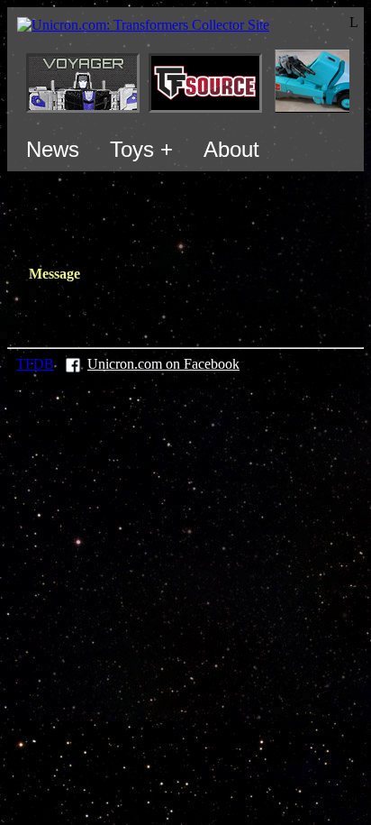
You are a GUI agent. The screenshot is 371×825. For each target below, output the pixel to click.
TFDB (35, 363)
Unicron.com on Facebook (163, 363)
